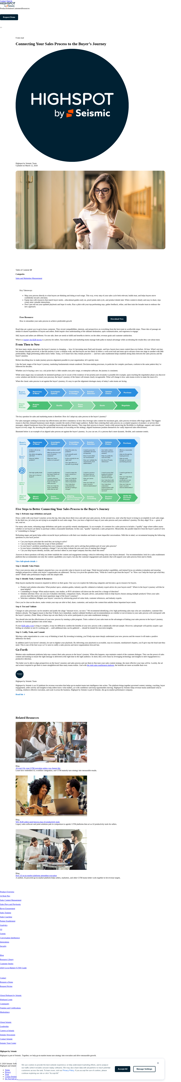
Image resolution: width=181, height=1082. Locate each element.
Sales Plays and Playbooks (10, 904)
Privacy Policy (68, 1070)
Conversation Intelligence (10, 938)
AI (1, 929)
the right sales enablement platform (100, 665)
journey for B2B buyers (32, 340)
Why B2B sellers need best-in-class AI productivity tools (38, 822)
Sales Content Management (10, 900)
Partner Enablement (7, 921)
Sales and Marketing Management (29, 278)
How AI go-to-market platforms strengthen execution (36, 876)
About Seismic (5, 1022)
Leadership (4, 1026)
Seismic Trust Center (8, 1043)
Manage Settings (144, 1069)
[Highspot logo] (7, 6)
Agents (3, 934)
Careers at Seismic (7, 1031)
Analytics (3, 925)
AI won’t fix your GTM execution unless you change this (38, 768)
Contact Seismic (6, 1039)
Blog (2, 955)
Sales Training (5, 913)
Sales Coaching (6, 917)
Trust (7, 1074)
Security (3, 946)
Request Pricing (6, 986)
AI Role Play (5, 896)
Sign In (9, 1)
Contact (3, 1)
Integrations (4, 942)
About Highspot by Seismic (11, 995)
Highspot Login (6, 1000)
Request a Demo (6, 982)
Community (4, 1004)
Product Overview (7, 892)
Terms (7, 1070)
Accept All (122, 1069)
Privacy (8, 1072)
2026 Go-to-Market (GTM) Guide (13, 968)
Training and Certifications (10, 1008)
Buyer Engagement (7, 908)
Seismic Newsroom (7, 1035)
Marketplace (5, 1012)
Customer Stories (6, 964)
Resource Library (7, 959)
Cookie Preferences (12, 1077)
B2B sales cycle (27, 626)
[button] (158, 1063)
